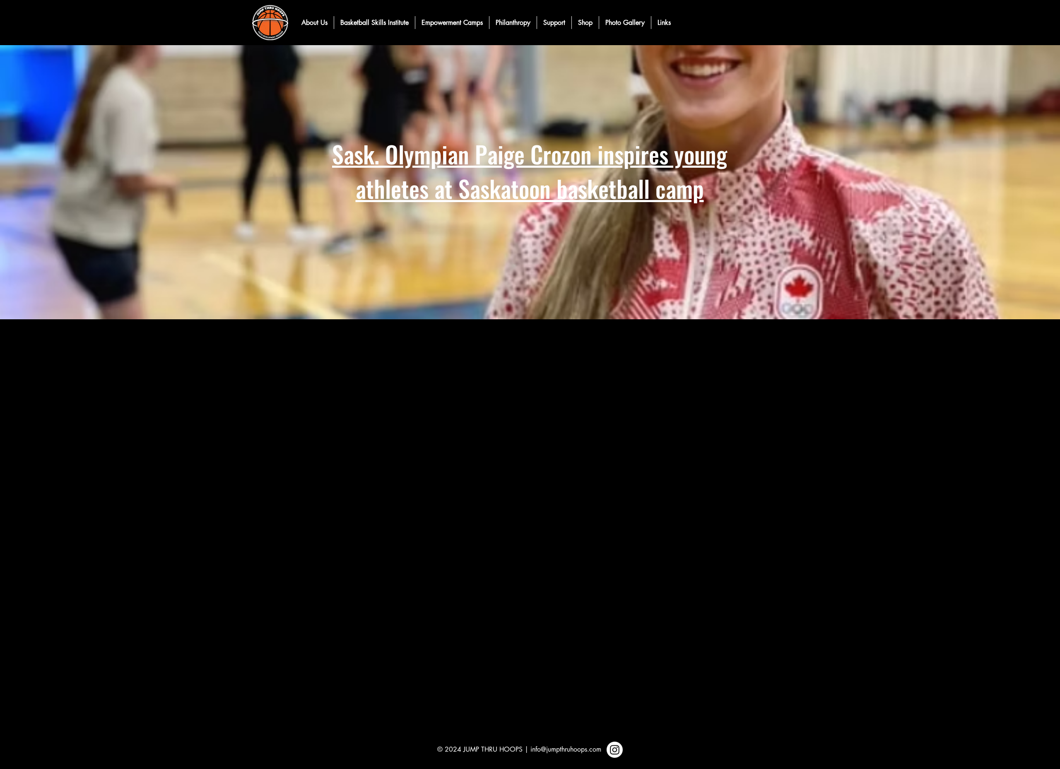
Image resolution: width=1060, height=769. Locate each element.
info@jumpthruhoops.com (565, 749)
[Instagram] (615, 750)
